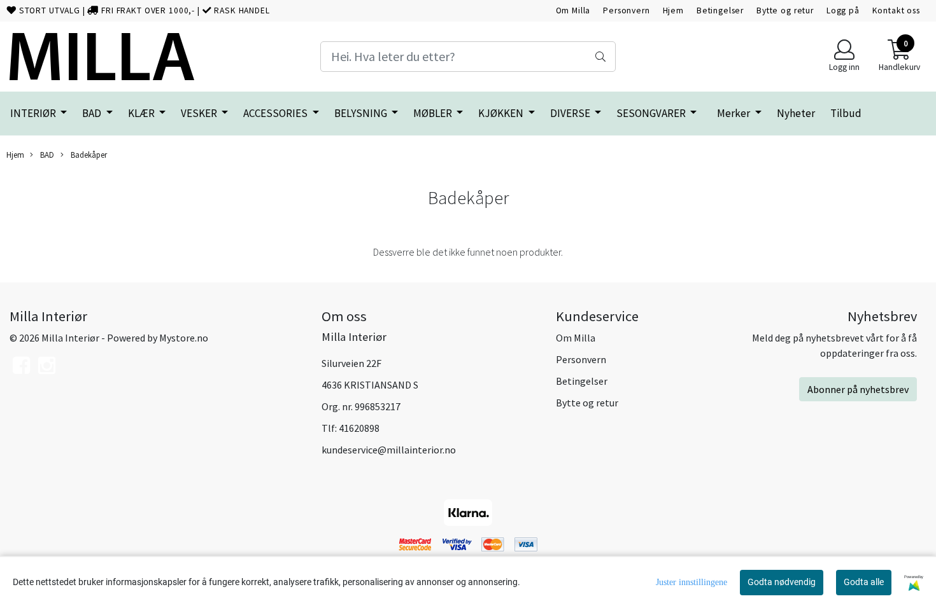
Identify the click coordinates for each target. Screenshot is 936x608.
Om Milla (573, 10)
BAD (92, 113)
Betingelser (720, 10)
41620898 (359, 428)
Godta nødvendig (782, 582)
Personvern (626, 10)
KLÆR (142, 113)
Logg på (843, 10)
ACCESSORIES (276, 113)
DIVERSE (571, 113)
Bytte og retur (785, 10)
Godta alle (864, 582)
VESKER (200, 113)
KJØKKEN (501, 113)
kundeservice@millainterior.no (389, 449)
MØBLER (433, 113)
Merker (734, 113)
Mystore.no (183, 337)
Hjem (673, 10)
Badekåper (88, 154)
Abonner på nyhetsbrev (858, 389)
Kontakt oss (896, 10)
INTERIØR (34, 113)
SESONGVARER (652, 113)
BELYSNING (361, 113)
